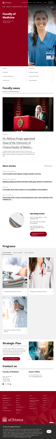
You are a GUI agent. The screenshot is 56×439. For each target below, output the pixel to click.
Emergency (5, 408)
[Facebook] (3, 384)
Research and (18, 410)
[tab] (6, 253)
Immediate (6, 410)
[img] (7, 2)
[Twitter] (5, 384)
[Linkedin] (10, 384)
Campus (32, 398)
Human (20, 407)
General (6, 400)
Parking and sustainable (34, 401)
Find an (5, 402)
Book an (32, 408)
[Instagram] (8, 384)
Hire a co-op (7, 404)
